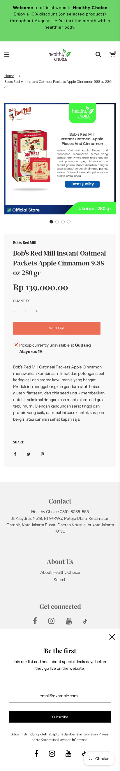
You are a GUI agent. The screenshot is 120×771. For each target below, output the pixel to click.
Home (9, 76)
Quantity (21, 301)
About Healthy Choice (60, 572)
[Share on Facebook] (15, 453)
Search (60, 579)
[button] (51, 221)
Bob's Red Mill (24, 242)
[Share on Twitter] (28, 453)
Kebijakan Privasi (96, 734)
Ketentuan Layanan (56, 739)
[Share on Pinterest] (42, 453)
